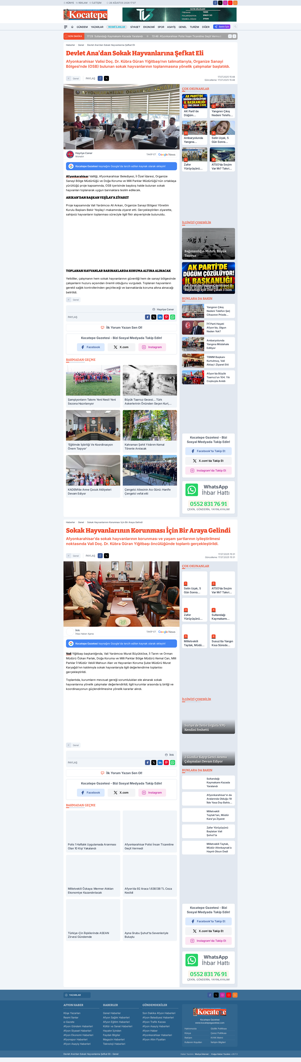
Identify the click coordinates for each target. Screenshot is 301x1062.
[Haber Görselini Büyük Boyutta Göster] (121, 116)
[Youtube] (230, 3)
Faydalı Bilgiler (111, 1035)
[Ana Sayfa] (72, 27)
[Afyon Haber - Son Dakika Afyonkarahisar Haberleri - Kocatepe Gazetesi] (209, 1012)
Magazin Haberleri (114, 1039)
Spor (161, 27)
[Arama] (235, 27)
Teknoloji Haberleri (114, 1043)
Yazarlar (97, 27)
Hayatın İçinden (112, 1030)
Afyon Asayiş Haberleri (77, 1043)
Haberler (70, 45)
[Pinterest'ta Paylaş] (166, 317)
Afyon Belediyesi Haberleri (158, 1017)
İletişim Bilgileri (218, 1042)
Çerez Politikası (218, 1033)
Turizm (194, 27)
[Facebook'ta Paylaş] (100, 78)
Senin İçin (224, 26)
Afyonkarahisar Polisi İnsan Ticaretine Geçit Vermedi (146, 36)
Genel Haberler (112, 1013)
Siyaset (135, 27)
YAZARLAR (75, 995)
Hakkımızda (191, 1028)
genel (76, 78)
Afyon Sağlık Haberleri (116, 1017)
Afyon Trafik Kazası (154, 1021)
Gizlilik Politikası (219, 1028)
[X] (220, 3)
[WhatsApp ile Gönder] (172, 317)
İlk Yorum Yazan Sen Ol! (124, 327)
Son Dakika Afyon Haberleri (159, 1013)
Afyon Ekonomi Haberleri (78, 1035)
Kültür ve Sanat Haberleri (117, 1026)
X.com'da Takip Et (211, 460)
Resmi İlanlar (70, 1017)
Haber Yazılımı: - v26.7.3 (209, 1054)
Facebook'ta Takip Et (211, 451)
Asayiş (171, 27)
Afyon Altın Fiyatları (154, 1039)
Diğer (205, 27)
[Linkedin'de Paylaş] (160, 317)
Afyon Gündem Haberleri (78, 1026)
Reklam (83, 2)
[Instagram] (225, 3)
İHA (84, 632)
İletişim (96, 2)
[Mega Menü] (65, 27)
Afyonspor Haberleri (75, 1039)
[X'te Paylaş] (106, 78)
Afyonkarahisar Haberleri (157, 1035)
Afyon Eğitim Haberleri (116, 1021)
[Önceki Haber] (230, 36)
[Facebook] (215, 3)
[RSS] (235, 3)
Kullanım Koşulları (193, 1042)
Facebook (93, 347)
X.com (124, 347)
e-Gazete (68, 1021)
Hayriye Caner (83, 154)
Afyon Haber (150, 1030)
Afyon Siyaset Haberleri (77, 1030)
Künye (70, 2)
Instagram (155, 347)
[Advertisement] (48, 77)
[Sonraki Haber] (234, 36)
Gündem (82, 27)
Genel (183, 27)
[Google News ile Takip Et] (167, 154)
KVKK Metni (217, 1037)
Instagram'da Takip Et (211, 470)
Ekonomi (149, 27)
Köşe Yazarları (71, 1013)
